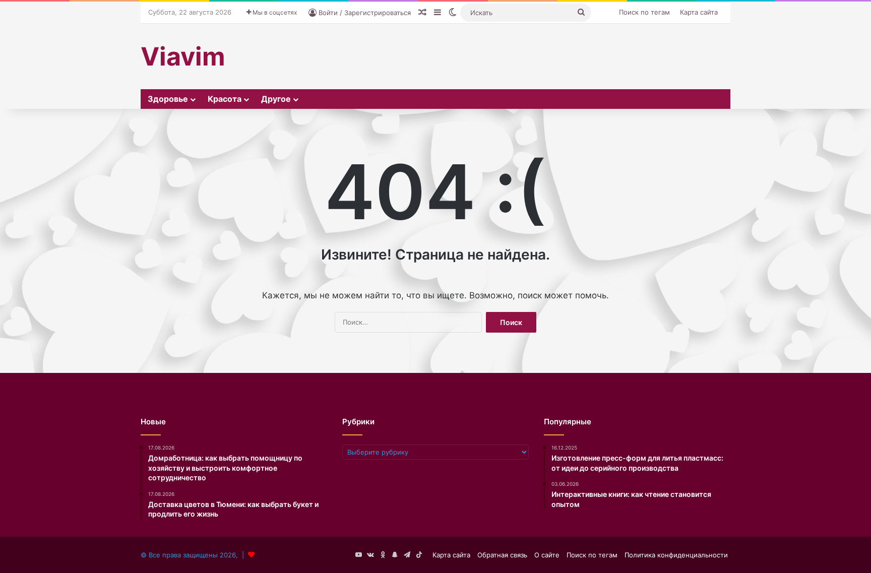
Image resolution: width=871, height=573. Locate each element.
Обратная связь (502, 555)
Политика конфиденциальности (676, 555)
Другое (276, 99)
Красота (224, 99)
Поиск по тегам (644, 12)
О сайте (546, 555)
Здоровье (168, 99)
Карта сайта (699, 12)
